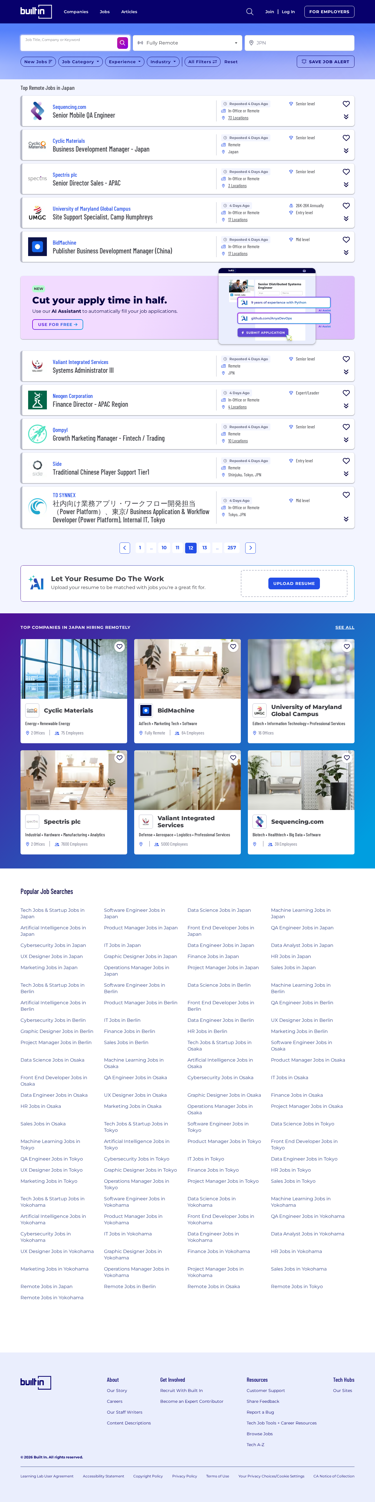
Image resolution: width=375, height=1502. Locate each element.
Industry (161, 61)
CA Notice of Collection (333, 1476)
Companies (76, 11)
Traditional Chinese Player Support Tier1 (101, 472)
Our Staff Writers (124, 1412)
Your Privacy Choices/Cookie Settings (271, 1476)
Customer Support (266, 1390)
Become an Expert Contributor (192, 1401)
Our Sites (342, 1390)
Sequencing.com (297, 821)
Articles (129, 11)
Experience (123, 61)
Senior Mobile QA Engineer (84, 115)
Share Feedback (263, 1401)
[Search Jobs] (122, 43)
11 (177, 547)
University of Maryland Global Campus (306, 710)
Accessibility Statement (103, 1476)
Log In (288, 11)
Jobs (105, 11)
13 (204, 547)
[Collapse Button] (346, 117)
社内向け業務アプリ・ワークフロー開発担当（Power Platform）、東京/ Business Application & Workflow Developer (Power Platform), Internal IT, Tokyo (131, 511)
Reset (231, 61)
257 (232, 547)
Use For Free (56, 324)
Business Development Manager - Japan (101, 149)
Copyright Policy (148, 1476)
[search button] (250, 12)
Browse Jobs (260, 1433)
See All (344, 627)
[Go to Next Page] (250, 548)
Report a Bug (260, 1412)
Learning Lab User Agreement (47, 1476)
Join (269, 11)
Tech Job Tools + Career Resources (282, 1423)
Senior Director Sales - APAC (87, 182)
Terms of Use (217, 1476)
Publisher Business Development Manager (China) (112, 250)
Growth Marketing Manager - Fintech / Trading (109, 438)
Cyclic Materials (68, 710)
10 (164, 547)
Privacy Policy (184, 1476)
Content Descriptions (129, 1423)
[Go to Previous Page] (125, 548)
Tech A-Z (255, 1444)
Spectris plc (62, 821)
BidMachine (176, 710)
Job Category (79, 61)
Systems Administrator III (83, 370)
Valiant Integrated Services (186, 822)
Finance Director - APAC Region (90, 404)
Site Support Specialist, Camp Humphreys (103, 216)
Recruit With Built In (181, 1390)
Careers (114, 1401)
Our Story (117, 1390)
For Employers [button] (329, 11)
